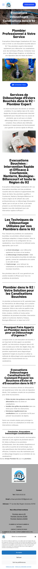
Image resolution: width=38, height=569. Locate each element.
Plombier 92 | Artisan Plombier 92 (19, 524)
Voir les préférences (19, 562)
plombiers (27, 459)
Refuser (19, 557)
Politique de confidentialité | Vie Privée (23, 566)
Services (19, 526)
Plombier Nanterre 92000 (18, 519)
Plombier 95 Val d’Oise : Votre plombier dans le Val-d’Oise (17, 532)
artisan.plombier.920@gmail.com (21, 499)
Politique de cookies (10, 566)
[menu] (3, 4)
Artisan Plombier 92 (11, 459)
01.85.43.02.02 (29, 4)
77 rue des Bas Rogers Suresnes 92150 (22, 504)
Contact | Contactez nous (19, 529)
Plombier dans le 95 (19, 514)
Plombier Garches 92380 (19, 516)
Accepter (19, 552)
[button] (35, 537)
